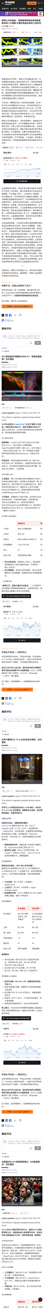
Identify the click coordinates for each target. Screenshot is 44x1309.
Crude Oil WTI (19, 424)
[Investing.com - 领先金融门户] (10, 3)
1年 (22, 164)
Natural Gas (7, 826)
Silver (4, 1230)
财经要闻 (22, 9)
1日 (5, 164)
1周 (8, 164)
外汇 (34, 9)
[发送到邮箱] (20, 315)
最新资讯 (5, 9)
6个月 (17, 164)
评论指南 (4, 348)
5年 (26, 164)
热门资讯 (14, 9)
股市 (29, 9)
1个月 (12, 164)
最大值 (30, 164)
